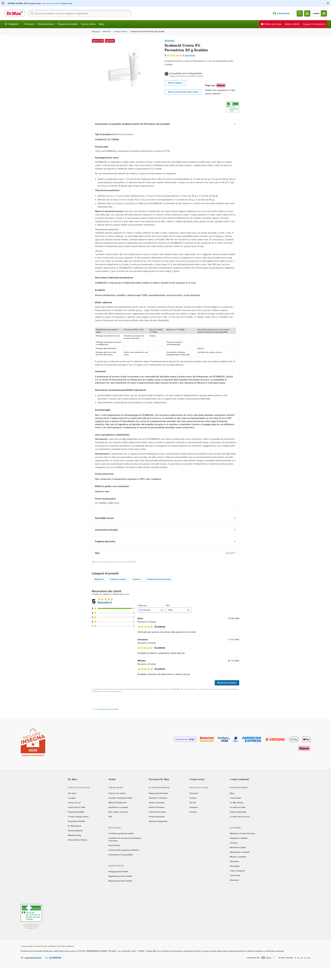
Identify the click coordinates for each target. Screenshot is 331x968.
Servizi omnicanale (157, 816)
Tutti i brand (235, 875)
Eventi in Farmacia (156, 807)
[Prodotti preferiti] (300, 13)
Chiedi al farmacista (238, 812)
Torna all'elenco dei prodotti (106, 709)
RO (309, 958)
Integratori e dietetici (238, 838)
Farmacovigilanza (75, 830)
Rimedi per (234, 880)
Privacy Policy (114, 845)
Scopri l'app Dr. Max (76, 807)
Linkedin (193, 812)
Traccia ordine (88, 24)
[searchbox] (79, 13)
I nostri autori (235, 798)
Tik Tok (192, 802)
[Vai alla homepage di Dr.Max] (14, 13)
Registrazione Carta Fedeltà (120, 876)
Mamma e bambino (238, 857)
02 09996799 (55, 957)
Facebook (193, 793)
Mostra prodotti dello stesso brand (183, 92)
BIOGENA (170, 40)
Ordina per (142, 605)
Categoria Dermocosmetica (159, 579)
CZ (298, 958)
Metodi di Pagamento (117, 802)
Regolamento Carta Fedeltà (120, 881)
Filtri (168, 605)
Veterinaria (234, 861)
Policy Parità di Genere (77, 840)
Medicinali (99, 579)
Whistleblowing (74, 835)
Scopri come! (66, 3)
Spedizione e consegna (118, 807)
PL (305, 958)
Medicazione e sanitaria (240, 852)
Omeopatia (234, 866)
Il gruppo (72, 798)
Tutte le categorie (237, 871)
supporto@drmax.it (33, 957)
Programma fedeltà (67, 24)
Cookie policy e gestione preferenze (123, 850)
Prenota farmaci (46, 24)
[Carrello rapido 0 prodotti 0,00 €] (324, 13)
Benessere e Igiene (238, 847)
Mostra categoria (175, 83)
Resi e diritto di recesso (118, 812)
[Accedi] (307, 13)
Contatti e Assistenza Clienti (120, 798)
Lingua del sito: (253, 957)
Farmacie (29, 24)
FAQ (110, 816)
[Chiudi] (327, 3)
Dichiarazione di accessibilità (120, 854)
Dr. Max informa (236, 802)
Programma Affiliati (76, 812)
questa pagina (115, 691)
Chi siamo (72, 793)
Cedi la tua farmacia (157, 812)
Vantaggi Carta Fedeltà (118, 871)
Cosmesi (136, 579)
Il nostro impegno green (78, 816)
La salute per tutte (238, 807)
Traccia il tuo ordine (116, 793)
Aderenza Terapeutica (158, 821)
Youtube (193, 798)
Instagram (193, 807)
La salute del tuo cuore (240, 816)
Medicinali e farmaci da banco (242, 833)
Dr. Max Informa (74, 826)
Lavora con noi (74, 802)
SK (302, 958)
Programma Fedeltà (76, 821)
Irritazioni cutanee (118, 579)
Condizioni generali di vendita (121, 833)
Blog (101, 24)
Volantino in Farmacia (158, 798)
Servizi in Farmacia (156, 802)
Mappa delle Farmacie (158, 793)
